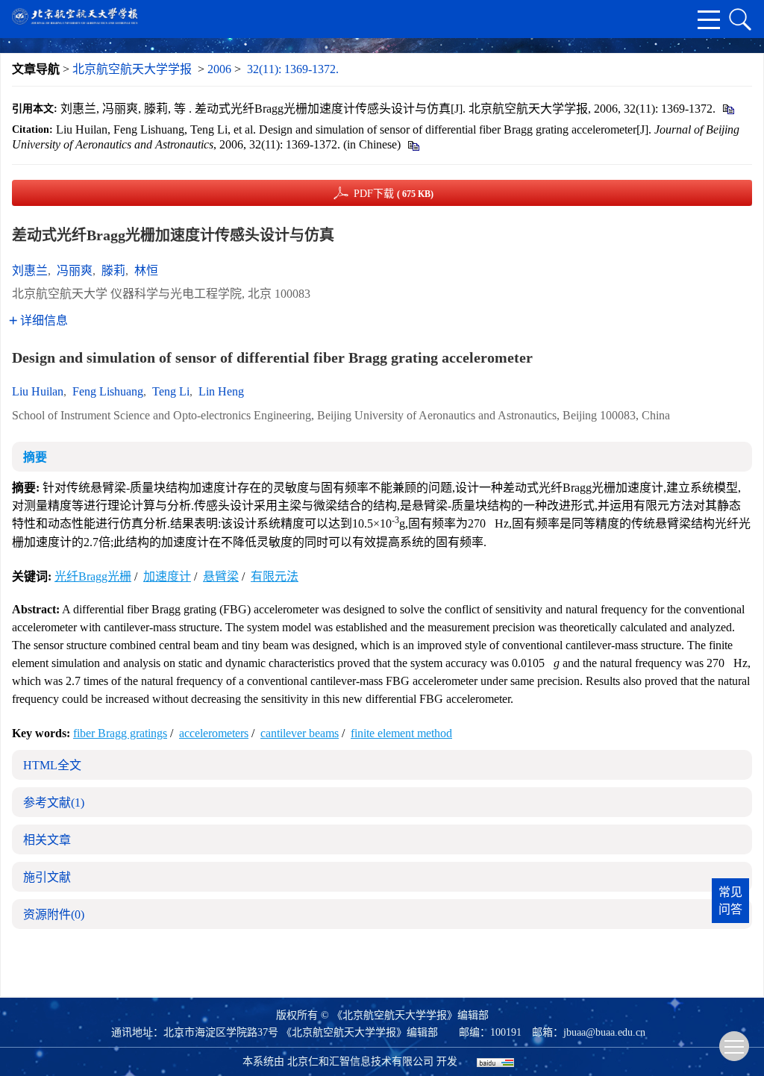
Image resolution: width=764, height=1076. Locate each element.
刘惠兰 (30, 270)
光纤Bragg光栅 (92, 576)
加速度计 (167, 576)
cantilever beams (299, 733)
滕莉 (113, 270)
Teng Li (171, 391)
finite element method (401, 733)
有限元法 (274, 576)
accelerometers (213, 733)
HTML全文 (52, 765)
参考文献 (53, 802)
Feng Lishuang (107, 391)
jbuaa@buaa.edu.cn (604, 1032)
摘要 (35, 457)
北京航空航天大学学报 (132, 69)
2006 (219, 69)
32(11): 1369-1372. (293, 69)
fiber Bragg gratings (120, 733)
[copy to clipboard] (413, 144)
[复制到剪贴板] (727, 108)
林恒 (146, 270)
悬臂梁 (221, 576)
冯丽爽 (75, 270)
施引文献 (47, 877)
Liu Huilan (37, 391)
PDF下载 (393, 193)
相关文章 (47, 839)
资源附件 (53, 914)
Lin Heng (221, 391)
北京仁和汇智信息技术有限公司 (360, 1061)
